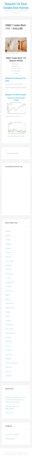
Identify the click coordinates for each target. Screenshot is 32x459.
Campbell (8, 248)
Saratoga (8, 358)
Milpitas (7, 299)
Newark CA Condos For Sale (14, 84)
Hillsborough (9, 273)
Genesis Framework (9, 454)
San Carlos (8, 341)
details (16, 73)
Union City (8, 371)
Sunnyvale (8, 367)
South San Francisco (11, 363)
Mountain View (9, 307)
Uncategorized (9, 438)
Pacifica (7, 316)
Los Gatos (8, 286)
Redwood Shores (10, 333)
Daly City (8, 257)
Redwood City (9, 329)
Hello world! (9, 413)
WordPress (20, 454)
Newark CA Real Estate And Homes (16, 5)
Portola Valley (9, 324)
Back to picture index (11, 53)
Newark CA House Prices (13, 116)
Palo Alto (8, 320)
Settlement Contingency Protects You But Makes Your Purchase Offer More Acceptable (15, 399)
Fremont (8, 269)
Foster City (8, 265)
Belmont (7, 235)
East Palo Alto (9, 261)
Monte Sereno (9, 303)
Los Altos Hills (9, 282)
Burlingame (8, 244)
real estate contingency (12, 434)
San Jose (8, 346)
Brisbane (8, 240)
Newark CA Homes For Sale (15, 79)
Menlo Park (8, 290)
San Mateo (8, 350)
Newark (7, 312)
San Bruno (8, 337)
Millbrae (7, 295)
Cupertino (8, 252)
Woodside (8, 375)
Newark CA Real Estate (15, 94)
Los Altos (8, 278)
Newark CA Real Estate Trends (16, 98)
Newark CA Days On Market (16, 136)
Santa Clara (8, 354)
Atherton (8, 231)
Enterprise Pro (21, 452)
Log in (27, 454)
